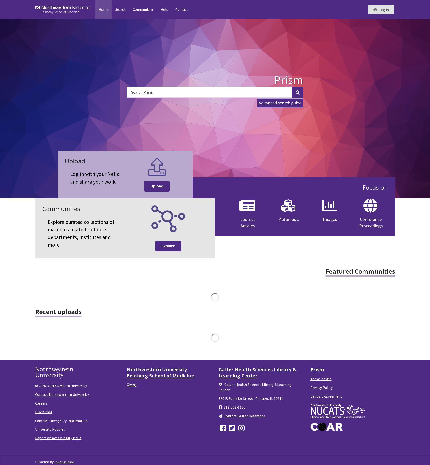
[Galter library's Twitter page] (232, 427)
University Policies (50, 429)
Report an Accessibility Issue (58, 438)
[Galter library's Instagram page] (242, 427)
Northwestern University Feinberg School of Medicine (160, 372)
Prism (317, 369)
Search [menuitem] (120, 9)
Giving (132, 384)
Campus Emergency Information (61, 420)
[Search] (297, 92)
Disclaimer (43, 412)
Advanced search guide (280, 102)
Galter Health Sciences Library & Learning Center (258, 372)
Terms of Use (321, 379)
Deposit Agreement (326, 396)
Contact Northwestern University (62, 394)
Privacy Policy (321, 387)
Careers (41, 403)
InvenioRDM (64, 461)
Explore (168, 245)
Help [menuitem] (164, 9)
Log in (384, 9)
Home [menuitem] (103, 9)
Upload (156, 186)
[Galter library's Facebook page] (223, 427)
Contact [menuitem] (181, 9)
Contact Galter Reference (244, 416)
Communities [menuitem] (143, 9)
